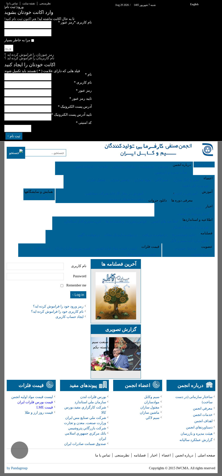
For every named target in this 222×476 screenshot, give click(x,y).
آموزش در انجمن (185, 193)
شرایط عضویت (186, 248)
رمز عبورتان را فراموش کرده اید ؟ (29, 54)
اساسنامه (146, 166)
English (194, 4)
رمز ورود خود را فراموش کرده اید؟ (58, 306)
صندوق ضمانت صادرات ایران (85, 444)
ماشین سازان (120, 180)
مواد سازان (142, 180)
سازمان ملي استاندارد (90, 402)
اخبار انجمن (193, 208)
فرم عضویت (200, 254)
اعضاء (166, 455)
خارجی (30, 197)
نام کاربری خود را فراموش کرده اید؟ (57, 311)
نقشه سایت (28, 3)
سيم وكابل (151, 397)
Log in (79, 295)
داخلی (44, 197)
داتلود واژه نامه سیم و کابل (189, 241)
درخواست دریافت (154, 235)
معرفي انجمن (202, 408)
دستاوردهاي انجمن (199, 427)
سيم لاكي (152, 418)
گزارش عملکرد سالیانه (196, 440)
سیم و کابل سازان (186, 180)
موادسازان (151, 402)
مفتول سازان (96, 180)
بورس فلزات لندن (93, 397)
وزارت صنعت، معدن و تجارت (85, 423)
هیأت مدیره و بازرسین (171, 172)
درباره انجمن (184, 455)
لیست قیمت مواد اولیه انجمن (116, 248)
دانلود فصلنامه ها (184, 235)
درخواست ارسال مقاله (120, 235)
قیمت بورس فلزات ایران (73, 248)
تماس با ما (12, 3)
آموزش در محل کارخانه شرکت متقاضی (114, 193)
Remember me (76, 285)
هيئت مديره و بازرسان (196, 433)
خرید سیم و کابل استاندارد (82, 221)
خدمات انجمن (84, 166)
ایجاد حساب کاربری (69, 317)
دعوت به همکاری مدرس (125, 199)
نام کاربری (78, 266)
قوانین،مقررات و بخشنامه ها (126, 221)
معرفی (163, 166)
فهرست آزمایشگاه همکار (191, 227)
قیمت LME (42, 248)
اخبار (153, 455)
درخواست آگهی (89, 235)
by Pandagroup (17, 468)
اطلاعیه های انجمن (164, 221)
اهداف (103, 166)
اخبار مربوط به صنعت (193, 214)
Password (79, 276)
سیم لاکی (161, 180)
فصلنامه (140, 455)
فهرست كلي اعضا (196, 186)
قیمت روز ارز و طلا (141, 254)
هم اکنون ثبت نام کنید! (20, 19)
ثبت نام (15, 136)
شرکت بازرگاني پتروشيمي (87, 428)
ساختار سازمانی (123, 166)
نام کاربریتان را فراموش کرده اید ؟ (29, 58)
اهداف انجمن (203, 421)
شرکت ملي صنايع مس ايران (85, 418)
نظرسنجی (45, 3)
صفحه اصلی (206, 455)
